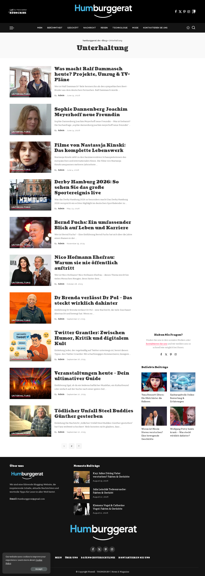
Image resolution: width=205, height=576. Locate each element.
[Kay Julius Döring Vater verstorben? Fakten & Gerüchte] (82, 477)
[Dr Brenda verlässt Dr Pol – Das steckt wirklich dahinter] (30, 308)
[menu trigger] (13, 28)
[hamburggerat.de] (103, 11)
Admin (61, 95)
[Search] (193, 28)
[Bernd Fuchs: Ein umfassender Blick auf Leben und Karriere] (30, 232)
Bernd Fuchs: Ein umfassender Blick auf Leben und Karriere (92, 225)
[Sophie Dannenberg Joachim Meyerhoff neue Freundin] (30, 119)
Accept (38, 569)
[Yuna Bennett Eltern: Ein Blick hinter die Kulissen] (154, 381)
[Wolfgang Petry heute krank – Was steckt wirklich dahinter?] (182, 416)
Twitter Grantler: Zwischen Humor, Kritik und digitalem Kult (91, 338)
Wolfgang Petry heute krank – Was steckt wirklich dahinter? (182, 432)
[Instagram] (188, 12)
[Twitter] (180, 12)
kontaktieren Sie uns (156, 343)
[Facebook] (175, 12)
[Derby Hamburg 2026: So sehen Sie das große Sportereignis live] (30, 195)
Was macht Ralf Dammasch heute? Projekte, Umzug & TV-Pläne (92, 74)
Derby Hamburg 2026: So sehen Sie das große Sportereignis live (86, 187)
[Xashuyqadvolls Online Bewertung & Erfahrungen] (182, 381)
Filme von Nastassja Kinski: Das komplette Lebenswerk (90, 148)
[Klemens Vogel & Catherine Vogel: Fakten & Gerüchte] (82, 509)
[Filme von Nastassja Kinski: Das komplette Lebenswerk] (30, 157)
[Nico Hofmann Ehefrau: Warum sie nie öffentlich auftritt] (30, 270)
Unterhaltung (21, 94)
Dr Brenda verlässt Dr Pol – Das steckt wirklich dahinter (93, 300)
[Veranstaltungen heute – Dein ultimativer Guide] (30, 383)
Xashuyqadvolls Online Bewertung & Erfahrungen (182, 398)
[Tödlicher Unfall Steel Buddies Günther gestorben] (30, 421)
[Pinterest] (184, 12)
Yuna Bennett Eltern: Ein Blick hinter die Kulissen (152, 398)
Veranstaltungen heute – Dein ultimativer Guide (91, 376)
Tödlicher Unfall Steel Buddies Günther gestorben (93, 413)
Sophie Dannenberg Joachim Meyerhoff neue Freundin (90, 112)
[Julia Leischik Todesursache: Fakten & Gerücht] (82, 493)
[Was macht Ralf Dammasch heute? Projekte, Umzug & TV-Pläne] (30, 81)
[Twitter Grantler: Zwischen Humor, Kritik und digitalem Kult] (30, 345)
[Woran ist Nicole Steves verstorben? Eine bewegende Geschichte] (154, 416)
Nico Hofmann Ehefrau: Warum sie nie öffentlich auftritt (86, 262)
